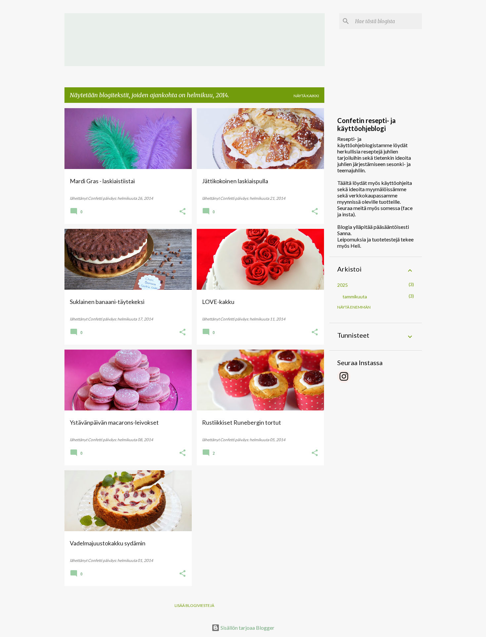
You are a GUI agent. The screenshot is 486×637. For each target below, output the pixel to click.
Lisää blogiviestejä (194, 605)
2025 (342, 285)
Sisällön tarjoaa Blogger (247, 627)
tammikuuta (355, 296)
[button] (182, 211)
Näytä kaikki (306, 95)
